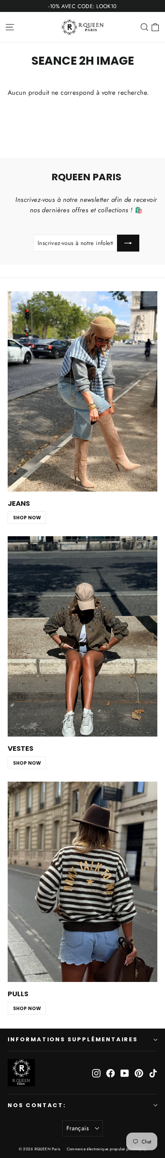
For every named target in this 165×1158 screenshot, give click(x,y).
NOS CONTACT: (37, 1105)
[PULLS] (82, 882)
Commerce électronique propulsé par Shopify (107, 1149)
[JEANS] (82, 391)
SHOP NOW (27, 517)
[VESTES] (82, 636)
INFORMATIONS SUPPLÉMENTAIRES (73, 1039)
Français (77, 1128)
